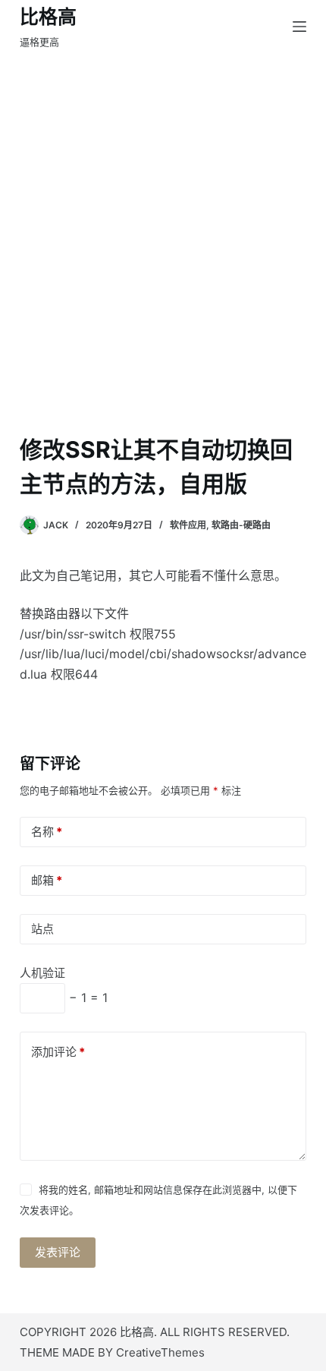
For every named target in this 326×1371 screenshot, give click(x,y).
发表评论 (57, 1252)
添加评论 (58, 1052)
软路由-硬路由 (241, 525)
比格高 (48, 16)
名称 (46, 831)
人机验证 (42, 973)
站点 (42, 929)
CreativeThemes (160, 1352)
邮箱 (46, 880)
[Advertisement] (163, 224)
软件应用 (188, 525)
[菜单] (299, 26)
